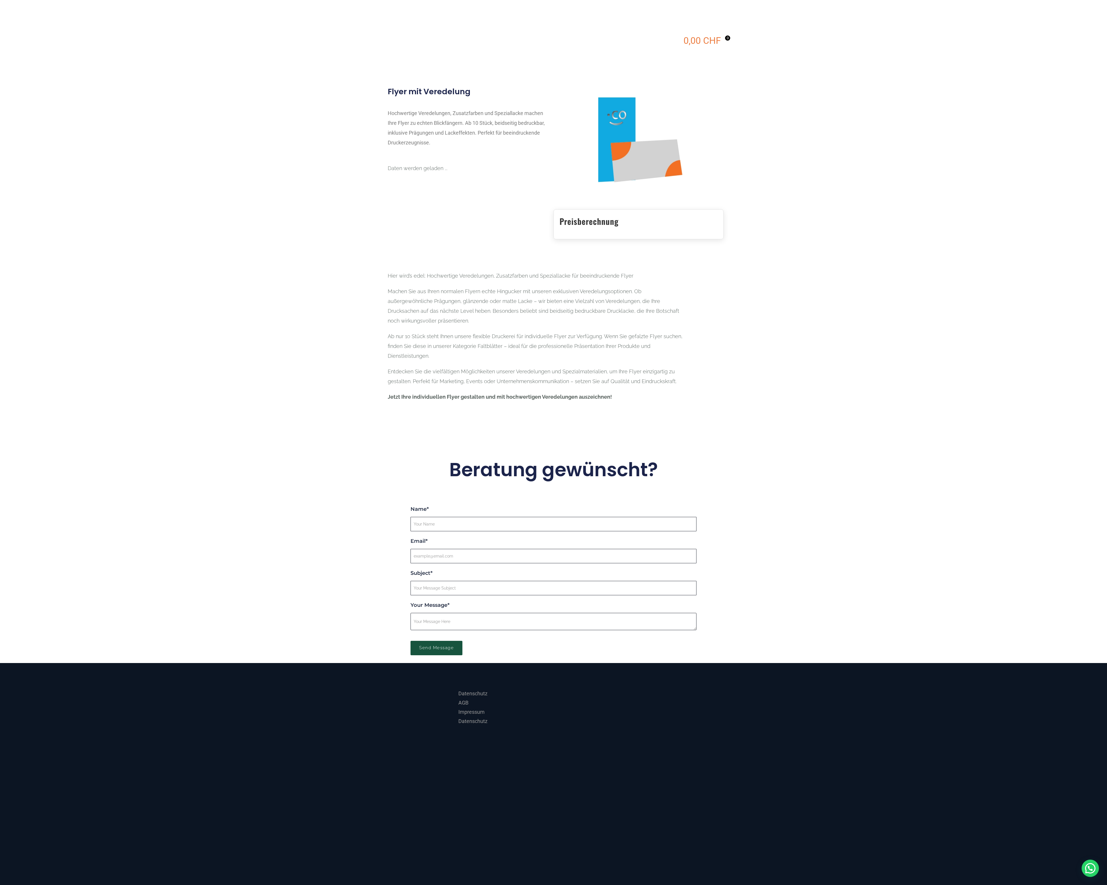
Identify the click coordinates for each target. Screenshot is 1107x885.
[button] (1090, 868)
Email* (419, 541)
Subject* (421, 573)
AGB (463, 703)
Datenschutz (472, 693)
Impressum (471, 712)
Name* (420, 509)
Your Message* (430, 605)
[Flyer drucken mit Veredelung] (638, 138)
